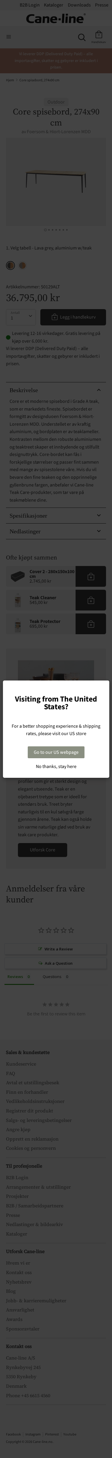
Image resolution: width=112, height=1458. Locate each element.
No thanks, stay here (56, 766)
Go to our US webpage (56, 752)
